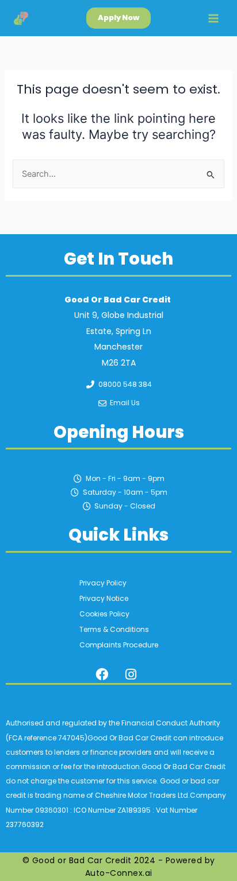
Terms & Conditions (114, 629)
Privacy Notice (103, 598)
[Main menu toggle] (213, 18)
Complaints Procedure (118, 645)
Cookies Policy (104, 614)
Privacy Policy (103, 583)
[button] (118, 18)
